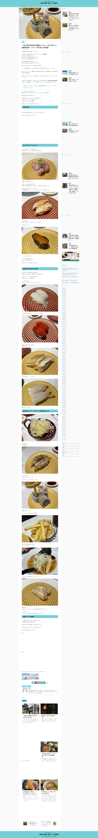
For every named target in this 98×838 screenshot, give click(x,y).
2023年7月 (64, 334)
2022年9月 (64, 352)
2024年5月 (64, 312)
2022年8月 (64, 354)
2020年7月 (64, 409)
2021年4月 (64, 389)
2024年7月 (64, 308)
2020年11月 (64, 400)
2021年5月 (64, 387)
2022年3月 (64, 365)
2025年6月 (64, 292)
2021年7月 (64, 383)
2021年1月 (64, 396)
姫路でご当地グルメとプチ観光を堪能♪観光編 (70, 282)
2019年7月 (64, 436)
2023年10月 (64, 328)
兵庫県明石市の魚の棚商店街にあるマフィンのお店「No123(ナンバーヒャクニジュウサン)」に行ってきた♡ (74, 17)
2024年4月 (64, 314)
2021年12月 (64, 372)
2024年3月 (64, 317)
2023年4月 (64, 341)
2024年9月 (64, 303)
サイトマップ (23, 5)
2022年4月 (64, 363)
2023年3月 (64, 343)
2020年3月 (64, 418)
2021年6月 (64, 385)
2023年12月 (64, 323)
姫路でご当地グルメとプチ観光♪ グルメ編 (69, 280)
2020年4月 (64, 416)
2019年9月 (64, 431)
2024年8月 (64, 306)
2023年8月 (64, 332)
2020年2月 (64, 420)
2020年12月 (64, 398)
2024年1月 (64, 321)
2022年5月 (64, 361)
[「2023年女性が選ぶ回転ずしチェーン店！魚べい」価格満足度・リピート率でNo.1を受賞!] (41, 683)
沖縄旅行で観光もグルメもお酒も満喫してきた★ (70, 277)
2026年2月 (64, 288)
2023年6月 (64, 336)
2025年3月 (64, 297)
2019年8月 (64, 433)
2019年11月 (64, 427)
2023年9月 (64, 330)
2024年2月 (64, 319)
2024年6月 (64, 310)
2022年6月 (64, 358)
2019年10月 (64, 429)
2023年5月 (64, 339)
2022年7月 (64, 356)
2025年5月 (64, 295)
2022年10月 (64, 350)
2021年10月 (64, 376)
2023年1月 (64, 345)
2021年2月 (64, 394)
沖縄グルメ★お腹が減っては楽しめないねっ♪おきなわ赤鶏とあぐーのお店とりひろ (70, 274)
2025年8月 (64, 290)
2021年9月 (64, 378)
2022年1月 (64, 369)
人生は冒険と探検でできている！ (49, 832)
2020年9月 (64, 405)
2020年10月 (64, 403)
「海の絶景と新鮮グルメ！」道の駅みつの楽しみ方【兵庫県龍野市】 (48, 755)
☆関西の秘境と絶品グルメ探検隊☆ (49, 3)
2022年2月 (64, 367)
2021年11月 (64, 374)
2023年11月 (64, 325)
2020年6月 (64, 411)
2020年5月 (64, 414)
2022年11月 (64, 347)
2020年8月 (64, 407)
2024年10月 (64, 301)
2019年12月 (64, 425)
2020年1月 (64, 422)
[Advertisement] (40, 642)
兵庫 (23, 697)
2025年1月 (64, 299)
